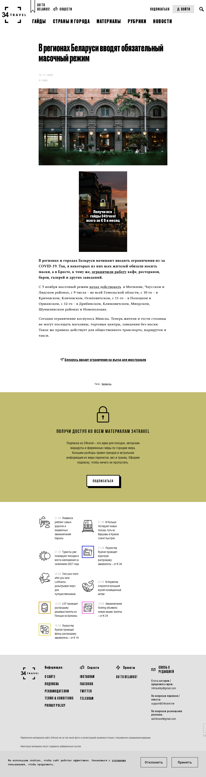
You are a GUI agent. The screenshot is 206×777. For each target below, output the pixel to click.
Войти (185, 9)
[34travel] (14, 15)
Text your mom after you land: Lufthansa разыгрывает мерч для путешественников (66, 584)
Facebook (86, 683)
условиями (119, 760)
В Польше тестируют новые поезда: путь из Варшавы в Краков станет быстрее (108, 530)
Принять (185, 762)
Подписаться (160, 9)
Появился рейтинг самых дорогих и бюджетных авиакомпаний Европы (64, 528)
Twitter (86, 691)
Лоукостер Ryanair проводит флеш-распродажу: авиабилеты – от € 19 (67, 631)
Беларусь (106, 384)
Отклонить (154, 762)
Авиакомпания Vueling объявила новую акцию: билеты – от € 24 (110, 609)
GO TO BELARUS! (126, 676)
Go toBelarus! (43, 7)
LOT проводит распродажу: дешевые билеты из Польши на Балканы (66, 609)
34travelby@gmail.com (163, 688)
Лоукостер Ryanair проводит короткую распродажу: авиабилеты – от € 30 (110, 556)
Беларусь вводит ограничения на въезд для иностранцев (105, 360)
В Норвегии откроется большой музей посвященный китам (109, 588)
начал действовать (105, 287)
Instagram (87, 676)
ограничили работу (109, 272)
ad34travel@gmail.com (163, 718)
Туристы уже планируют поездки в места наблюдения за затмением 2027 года (67, 558)
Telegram (87, 698)
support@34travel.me (162, 703)
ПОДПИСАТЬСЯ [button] (103, 481)
